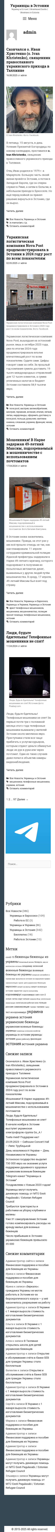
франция (40, 422)
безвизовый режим (26, 962)
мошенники (12, 611)
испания (31, 412)
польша (21, 418)
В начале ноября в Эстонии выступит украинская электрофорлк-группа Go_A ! (24, 1128)
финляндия (35, 1039)
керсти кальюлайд (30, 991)
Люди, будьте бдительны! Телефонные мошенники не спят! (28, 636)
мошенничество (28, 611)
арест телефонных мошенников (27, 608)
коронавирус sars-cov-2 (34, 994)
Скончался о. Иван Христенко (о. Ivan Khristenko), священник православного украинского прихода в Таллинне (28, 60)
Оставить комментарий (22, 226)
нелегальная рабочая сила (27, 1003)
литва (9, 415)
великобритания (38, 408)
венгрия (10, 412)
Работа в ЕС (21, 920)
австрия (24, 408)
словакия (20, 422)
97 (14, 799)
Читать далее (14, 211)
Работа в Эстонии (25, 939)
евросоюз (11, 986)
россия (9, 1006)
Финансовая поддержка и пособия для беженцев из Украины (23, 1277)
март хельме (23, 999)
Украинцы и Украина (17, 604)
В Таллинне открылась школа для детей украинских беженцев (23, 1345)
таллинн (40, 1007)
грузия (20, 983)
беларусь (38, 962)
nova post (14, 408)
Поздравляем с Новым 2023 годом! (28, 1184)
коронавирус (14, 994)
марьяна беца (35, 999)
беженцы (22, 957)
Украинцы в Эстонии (29, 5)
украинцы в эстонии (18, 1034)
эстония (10, 425)
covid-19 (10, 957)
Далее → (22, 799)
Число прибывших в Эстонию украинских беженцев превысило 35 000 (26, 1240)
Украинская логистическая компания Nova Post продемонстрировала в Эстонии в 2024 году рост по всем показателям (29, 248)
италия (39, 412)
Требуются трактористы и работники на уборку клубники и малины (26, 1210)
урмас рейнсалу (23, 1039)
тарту (47, 1007)
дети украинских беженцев (35, 983)
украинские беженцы (22, 1022)
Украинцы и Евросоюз (36, 601)
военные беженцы (19, 970)
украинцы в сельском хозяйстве (28, 1031)
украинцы (11, 1030)
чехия (49, 422)
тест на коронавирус (16, 1012)
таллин (33, 1007)
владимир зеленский (32, 966)
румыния (31, 418)
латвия (48, 412)
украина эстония (19, 1017)
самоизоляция (21, 1006)
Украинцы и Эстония (35, 219)
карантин (18, 991)
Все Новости (16, 219)
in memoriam (16, 222)
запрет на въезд (23, 987)
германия (21, 412)
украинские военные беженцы (24, 1026)
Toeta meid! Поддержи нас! (22, 1137)
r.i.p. (25, 222)
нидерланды (20, 415)
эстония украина (35, 1044)
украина (30, 422)
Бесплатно (20, 934)
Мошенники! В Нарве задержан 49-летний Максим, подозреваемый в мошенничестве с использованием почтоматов (29, 450)
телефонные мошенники (37, 615)
